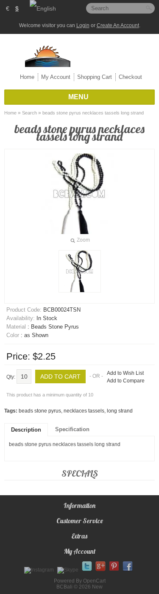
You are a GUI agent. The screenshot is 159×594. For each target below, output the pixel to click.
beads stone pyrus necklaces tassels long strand (93, 112)
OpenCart (94, 581)
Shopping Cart (94, 77)
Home (27, 77)
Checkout (130, 77)
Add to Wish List (125, 373)
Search (29, 112)
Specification (72, 429)
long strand (120, 411)
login (82, 25)
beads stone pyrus (40, 411)
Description (26, 430)
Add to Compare (126, 381)
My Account (55, 77)
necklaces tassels (84, 411)
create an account (118, 25)
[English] (43, 8)
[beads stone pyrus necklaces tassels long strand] (80, 271)
